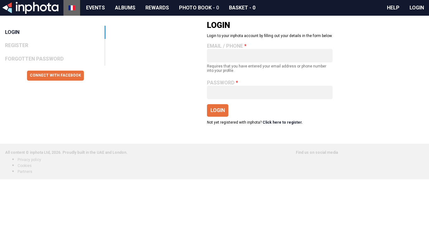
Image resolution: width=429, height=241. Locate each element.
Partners (25, 171)
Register (16, 45)
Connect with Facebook (55, 75)
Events (95, 8)
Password (221, 83)
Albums (125, 8)
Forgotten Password (34, 59)
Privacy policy (29, 160)
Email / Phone (225, 46)
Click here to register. (283, 122)
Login (417, 8)
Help (393, 8)
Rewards (157, 8)
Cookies (25, 165)
